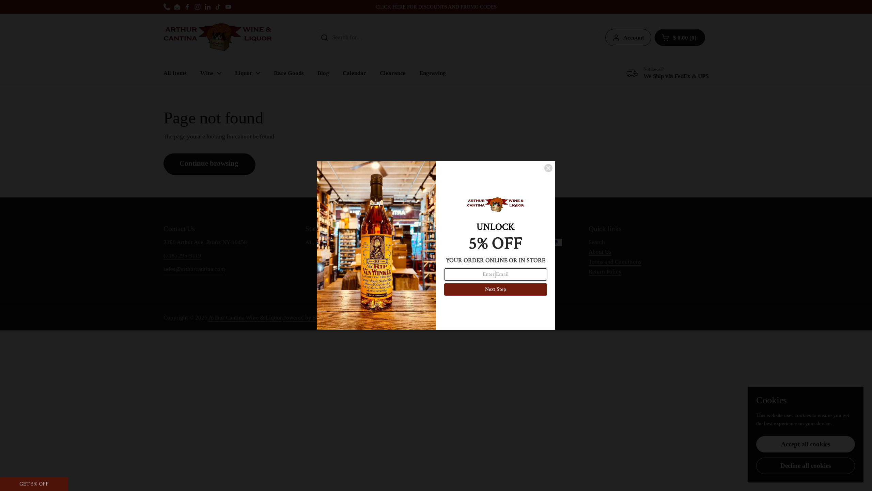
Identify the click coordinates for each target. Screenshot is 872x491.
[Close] (548, 168)
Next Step (495, 289)
